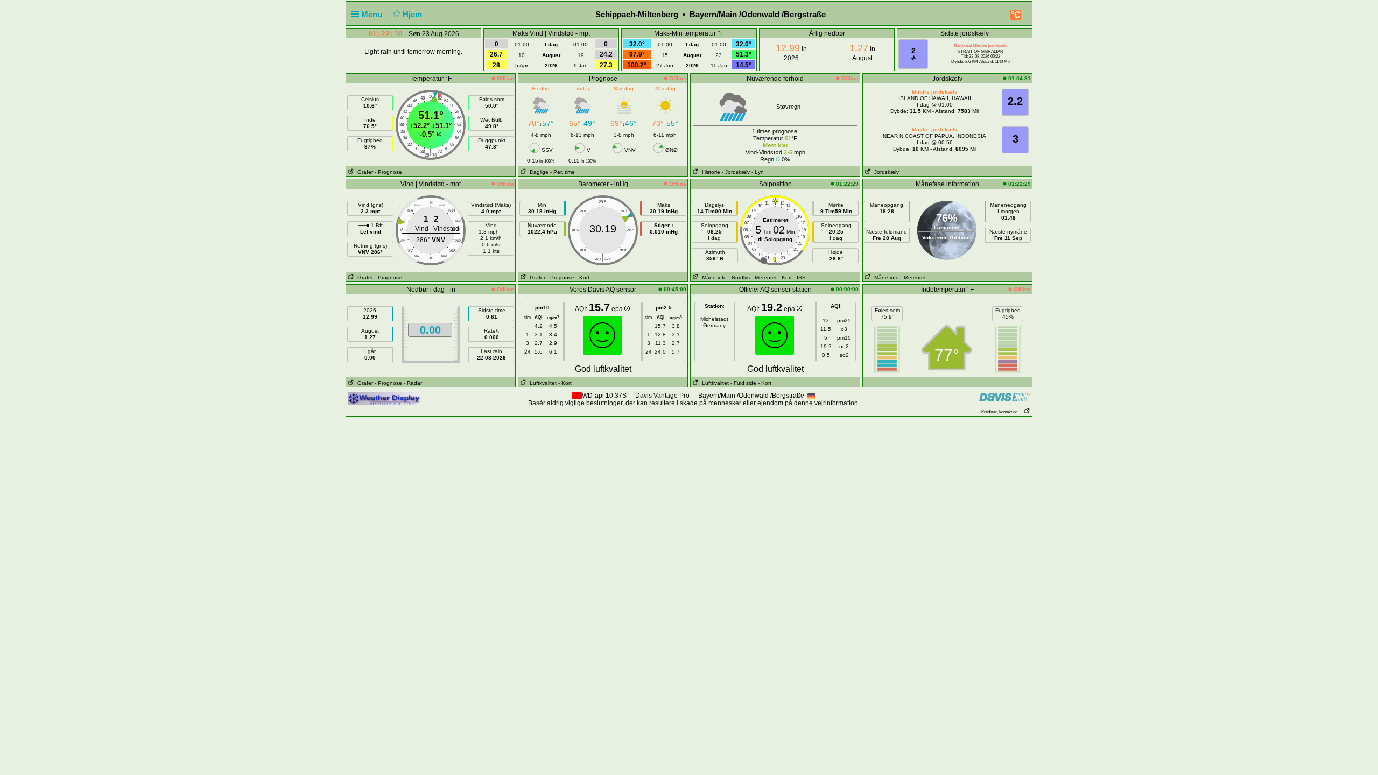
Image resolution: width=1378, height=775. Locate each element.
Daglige (537, 172)
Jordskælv (885, 172)
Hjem (413, 14)
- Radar (413, 383)
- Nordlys (739, 277)
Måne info (713, 277)
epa (617, 309)
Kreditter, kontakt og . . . (1002, 412)
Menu (372, 14)
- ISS (799, 277)
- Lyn (757, 172)
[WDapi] (384, 398)
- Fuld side (743, 383)
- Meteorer (764, 277)
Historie (709, 172)
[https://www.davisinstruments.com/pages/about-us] (1004, 396)
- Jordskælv (736, 172)
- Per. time (562, 172)
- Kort (582, 277)
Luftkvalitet (541, 383)
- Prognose (388, 172)
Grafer (363, 172)
